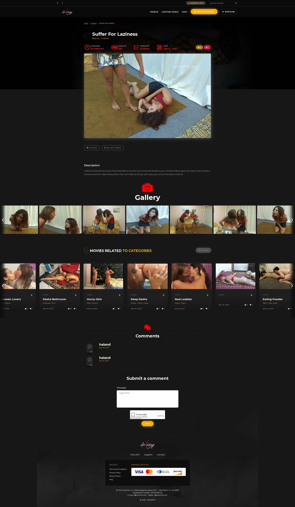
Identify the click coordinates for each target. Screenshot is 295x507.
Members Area (196, 3)
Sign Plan (229, 12)
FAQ (111, 480)
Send (147, 424)
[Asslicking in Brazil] (67, 11)
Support (148, 455)
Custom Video (170, 12)
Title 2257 (135, 455)
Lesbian (46, 295)
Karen (265, 303)
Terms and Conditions (118, 469)
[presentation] (3, 219)
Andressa (47, 303)
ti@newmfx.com (140, 495)
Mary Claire (273, 303)
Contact (161, 455)
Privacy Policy (115, 473)
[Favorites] (31, 295)
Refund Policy (115, 476)
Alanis (183, 303)
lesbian (93, 23)
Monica (95, 303)
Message (121, 387)
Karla (89, 303)
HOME (86, 23)
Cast (184, 12)
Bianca (96, 38)
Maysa (7, 303)
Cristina (105, 38)
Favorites (92, 148)
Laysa (146, 303)
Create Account (205, 11)
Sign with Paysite (113, 148)
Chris (53, 303)
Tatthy (140, 303)
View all (204, 250)
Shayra (134, 303)
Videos (154, 12)
